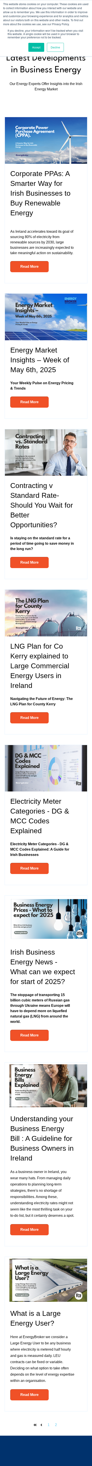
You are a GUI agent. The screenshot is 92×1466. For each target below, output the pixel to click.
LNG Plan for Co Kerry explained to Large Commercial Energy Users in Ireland (39, 665)
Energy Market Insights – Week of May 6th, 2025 (39, 360)
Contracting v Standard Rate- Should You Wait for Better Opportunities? (41, 505)
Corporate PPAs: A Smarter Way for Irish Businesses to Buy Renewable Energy (40, 193)
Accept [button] (36, 47)
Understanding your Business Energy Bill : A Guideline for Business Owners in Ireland (42, 1138)
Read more (29, 266)
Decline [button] (55, 47)
